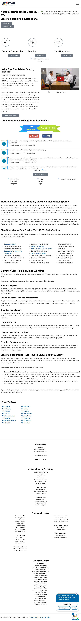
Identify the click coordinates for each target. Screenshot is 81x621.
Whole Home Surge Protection (41, 248)
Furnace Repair (40, 489)
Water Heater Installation (20, 549)
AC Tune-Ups (40, 478)
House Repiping (20, 527)
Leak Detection (20, 520)
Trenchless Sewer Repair (61, 521)
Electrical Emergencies (38, 253)
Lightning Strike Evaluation (40, 585)
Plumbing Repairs (20, 518)
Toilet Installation (60, 529)
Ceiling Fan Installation (40, 604)
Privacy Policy (34, 617)
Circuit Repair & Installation (40, 575)
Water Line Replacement (61, 537)
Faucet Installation (20, 525)
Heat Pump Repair (40, 505)
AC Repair (40, 474)
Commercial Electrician (40, 594)
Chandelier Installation (40, 602)
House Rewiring (40, 587)
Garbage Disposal (20, 521)
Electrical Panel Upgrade (40, 577)
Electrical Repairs (10, 244)
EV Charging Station (40, 598)
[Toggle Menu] (77, 4)
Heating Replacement (40, 501)
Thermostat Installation (40, 480)
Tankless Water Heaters (20, 551)
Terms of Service (45, 617)
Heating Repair (40, 499)
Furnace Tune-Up (40, 493)
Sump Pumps (20, 523)
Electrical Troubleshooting (40, 573)
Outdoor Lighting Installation (40, 591)
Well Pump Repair (20, 531)
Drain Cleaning (20, 537)
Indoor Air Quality (40, 483)
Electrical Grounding (40, 583)
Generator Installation (40, 592)
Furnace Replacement (40, 491)
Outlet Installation (40, 596)
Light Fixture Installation (40, 600)
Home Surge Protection (40, 589)
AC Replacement (40, 476)
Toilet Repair (60, 527)
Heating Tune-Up (40, 503)
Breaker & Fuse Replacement (40, 571)
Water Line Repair (61, 535)
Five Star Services (9, 3)
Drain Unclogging (20, 541)
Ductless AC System (40, 481)
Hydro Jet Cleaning (20, 543)
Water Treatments (20, 529)
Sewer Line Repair (61, 518)
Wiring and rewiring (37, 246)
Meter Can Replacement (40, 579)
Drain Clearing (20, 539)
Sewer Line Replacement (61, 520)
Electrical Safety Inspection (40, 567)
